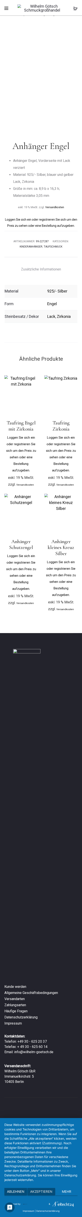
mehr (66, 1191)
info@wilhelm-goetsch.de (33, 1052)
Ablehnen (15, 1191)
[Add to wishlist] (32, 380)
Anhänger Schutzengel (21, 544)
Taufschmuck (53, 246)
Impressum (13, 1023)
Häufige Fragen (16, 1011)
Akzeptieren (41, 1191)
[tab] (41, 269)
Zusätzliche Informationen (41, 269)
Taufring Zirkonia (61, 426)
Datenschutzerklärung (21, 1017)
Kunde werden (15, 987)
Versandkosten (54, 207)
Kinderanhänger (31, 246)
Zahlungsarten (15, 1005)
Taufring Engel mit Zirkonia (21, 426)
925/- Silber (57, 291)
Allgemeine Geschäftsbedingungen (31, 993)
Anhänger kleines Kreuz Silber (61, 547)
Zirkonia (64, 316)
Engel (52, 303)
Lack (51, 316)
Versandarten (14, 999)
